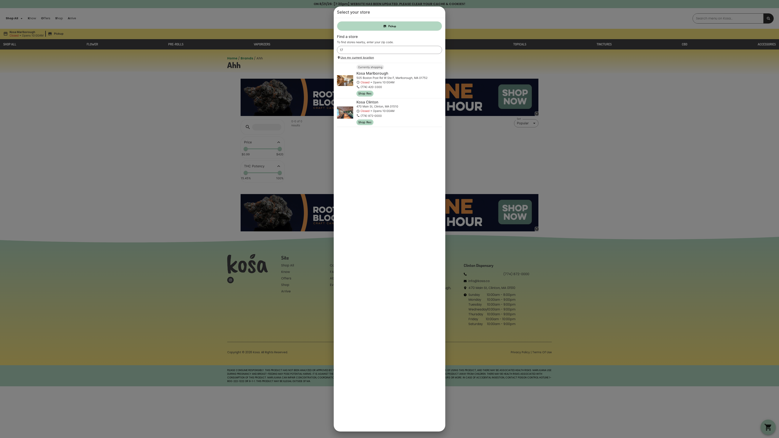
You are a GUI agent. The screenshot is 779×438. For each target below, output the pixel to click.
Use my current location (357, 57)
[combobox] (386, 50)
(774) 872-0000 (371, 115)
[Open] (439, 50)
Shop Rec (365, 93)
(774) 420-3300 (371, 87)
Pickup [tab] (392, 26)
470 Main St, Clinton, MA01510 (377, 106)
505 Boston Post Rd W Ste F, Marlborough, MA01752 (391, 77)
